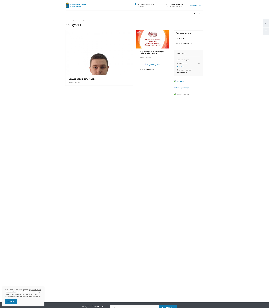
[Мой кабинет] (194, 14)
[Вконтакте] (96, 4)
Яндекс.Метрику (35, 290)
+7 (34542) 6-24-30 (174, 4)
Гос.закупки (180, 38)
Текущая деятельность (184, 43)
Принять (10, 301)
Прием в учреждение (183, 33)
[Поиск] (200, 14)
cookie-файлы (11, 292)
